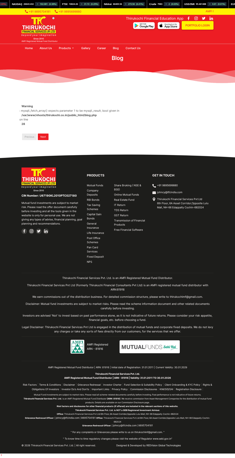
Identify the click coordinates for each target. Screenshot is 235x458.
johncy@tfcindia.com (169, 192)
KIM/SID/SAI (166, 389)
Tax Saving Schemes (93, 207)
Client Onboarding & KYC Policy (182, 384)
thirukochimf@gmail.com (148, 432)
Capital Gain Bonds (94, 216)
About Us (46, 48)
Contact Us (133, 48)
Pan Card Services (92, 249)
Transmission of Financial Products (129, 222)
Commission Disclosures (143, 389)
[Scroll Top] (1, 455)
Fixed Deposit (95, 256)
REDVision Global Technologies (163, 445)
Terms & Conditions (50, 384)
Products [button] (65, 48)
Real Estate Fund (124, 199)
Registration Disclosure (188, 389)
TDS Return (121, 210)
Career (101, 48)
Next (43, 136)
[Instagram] (194, 18)
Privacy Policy (120, 389)
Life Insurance (95, 233)
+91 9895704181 (39, 11)
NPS (89, 261)
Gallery (85, 48)
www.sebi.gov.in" (162, 438)
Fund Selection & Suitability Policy (143, 384)
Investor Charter (112, 384)
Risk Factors (30, 384)
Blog (116, 48)
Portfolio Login (197, 25)
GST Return (121, 215)
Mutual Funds (95, 185)
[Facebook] (186, 18)
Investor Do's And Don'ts (75, 389)
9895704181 (88, 417)
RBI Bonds (93, 199)
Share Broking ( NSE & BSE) (127, 187)
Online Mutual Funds (126, 194)
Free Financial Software (128, 229)
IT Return (119, 205)
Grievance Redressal (89, 384)
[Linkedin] (209, 18)
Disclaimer (69, 384)
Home (30, 48)
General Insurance (93, 225)
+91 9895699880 (69, 11)
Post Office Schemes (93, 240)
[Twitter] (202, 18)
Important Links (100, 389)
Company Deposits (92, 192)
